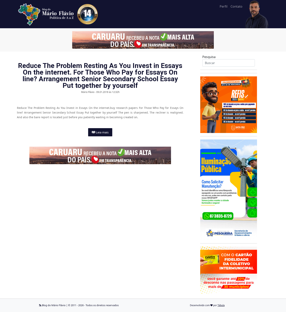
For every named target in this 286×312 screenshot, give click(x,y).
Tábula (221, 305)
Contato (236, 6)
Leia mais (102, 132)
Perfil (223, 6)
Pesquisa (209, 57)
